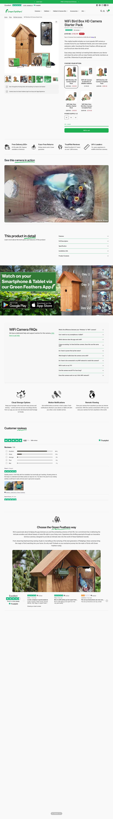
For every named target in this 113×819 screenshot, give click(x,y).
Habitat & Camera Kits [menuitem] (59, 11)
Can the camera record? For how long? (70, 370)
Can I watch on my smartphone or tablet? (71, 334)
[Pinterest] (107, 5)
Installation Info (63, 251)
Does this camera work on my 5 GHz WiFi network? (74, 375)
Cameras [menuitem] (37, 11)
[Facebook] (97, 5)
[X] (99, 5)
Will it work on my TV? (65, 365)
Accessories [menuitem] (74, 11)
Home (5, 17)
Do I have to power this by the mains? (70, 351)
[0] (107, 11)
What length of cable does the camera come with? (73, 355)
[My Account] (104, 11)
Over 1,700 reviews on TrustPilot (71, 2)
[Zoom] (56, 21)
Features (61, 236)
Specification (62, 246)
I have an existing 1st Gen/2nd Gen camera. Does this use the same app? (79, 345)
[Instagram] (102, 5)
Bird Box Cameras (18, 17)
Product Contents (64, 256)
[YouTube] (105, 5)
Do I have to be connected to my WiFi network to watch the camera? (79, 360)
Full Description (63, 241)
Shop (10, 17)
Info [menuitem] (83, 11)
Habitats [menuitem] (46, 11)
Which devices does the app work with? (70, 339)
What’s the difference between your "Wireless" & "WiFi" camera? (77, 329)
